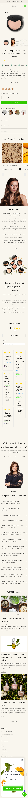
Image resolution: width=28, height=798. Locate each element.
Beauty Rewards (4, 746)
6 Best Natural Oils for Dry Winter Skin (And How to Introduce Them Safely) (13, 657)
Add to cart (14, 102)
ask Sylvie (21, 456)
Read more (3, 633)
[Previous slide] (3, 174)
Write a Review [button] (14, 335)
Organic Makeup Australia (7, 736)
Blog (2, 744)
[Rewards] (24, 794)
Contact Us (3, 749)
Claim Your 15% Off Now (13, 788)
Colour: (3, 87)
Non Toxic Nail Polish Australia (8, 731)
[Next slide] (25, 174)
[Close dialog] (22, 760)
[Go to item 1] (5, 42)
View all (14, 721)
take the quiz (7, 456)
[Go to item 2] (15, 42)
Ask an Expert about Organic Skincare (11, 615)
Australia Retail (4, 751)
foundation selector (14, 93)
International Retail (5, 754)
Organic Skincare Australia (7, 734)
